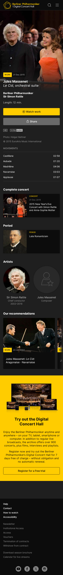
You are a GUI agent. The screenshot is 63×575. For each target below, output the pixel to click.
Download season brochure (17, 552)
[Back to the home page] (21, 5)
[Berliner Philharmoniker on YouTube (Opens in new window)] (18, 569)
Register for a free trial (31, 470)
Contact (7, 508)
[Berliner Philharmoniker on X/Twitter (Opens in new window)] (36, 569)
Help (5, 504)
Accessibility (10, 517)
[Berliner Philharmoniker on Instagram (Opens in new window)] (44, 569)
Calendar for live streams (16, 557)
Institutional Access (13, 528)
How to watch (10, 512)
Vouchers (8, 537)
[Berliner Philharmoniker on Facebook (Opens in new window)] (27, 569)
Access (7, 532)
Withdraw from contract (15, 545)
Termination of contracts (16, 541)
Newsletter (9, 523)
